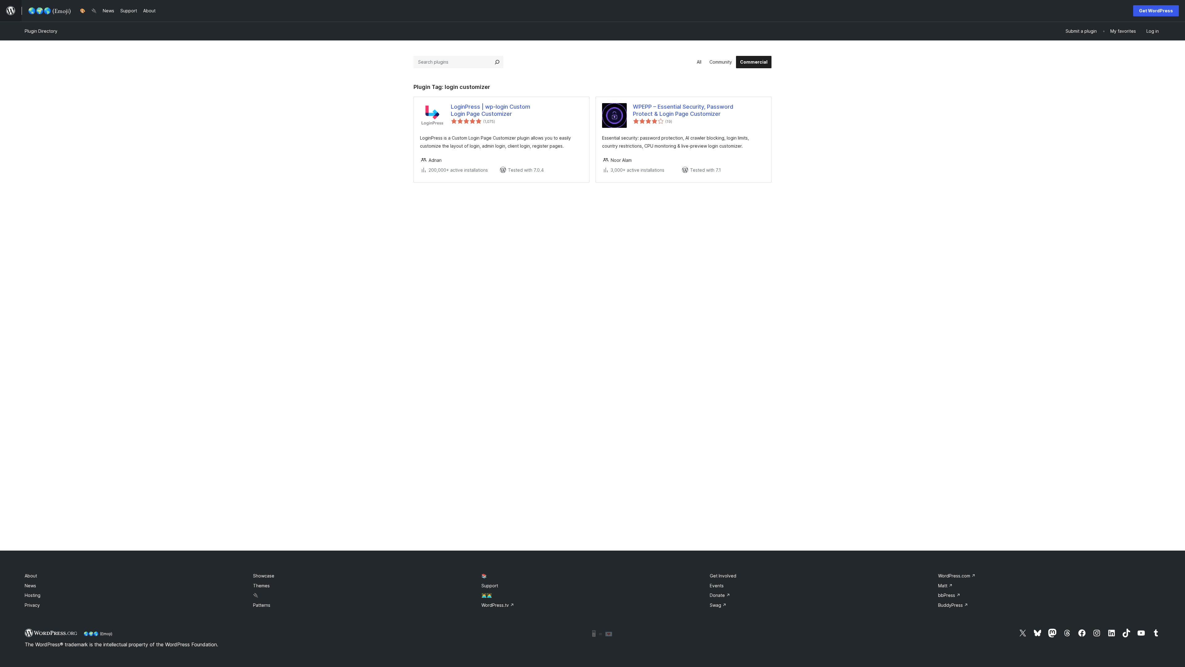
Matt (945, 585)
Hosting (32, 595)
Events (717, 585)
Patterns (261, 605)
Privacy (32, 605)
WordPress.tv (497, 605)
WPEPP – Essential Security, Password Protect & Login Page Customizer (683, 110)
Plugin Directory (41, 31)
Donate (720, 595)
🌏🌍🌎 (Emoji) (98, 633)
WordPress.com (956, 575)
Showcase (263, 575)
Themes (261, 585)
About (31, 575)
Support (489, 585)
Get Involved (723, 575)
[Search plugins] (497, 62)
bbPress (949, 595)
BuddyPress (953, 605)
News (30, 585)
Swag (718, 605)
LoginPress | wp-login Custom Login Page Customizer (490, 110)
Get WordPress (1156, 10)
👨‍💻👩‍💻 (486, 595)
